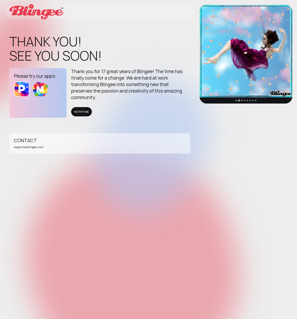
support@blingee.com (28, 147)
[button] (236, 100)
